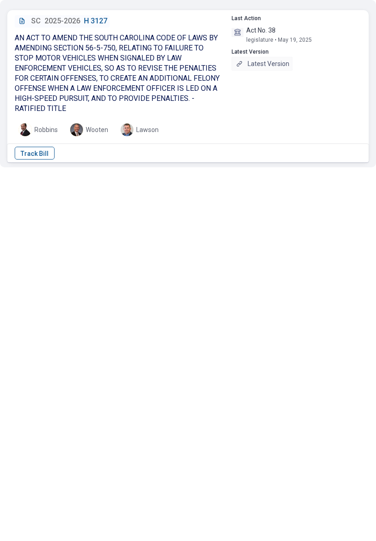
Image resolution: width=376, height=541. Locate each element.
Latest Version (268, 63)
